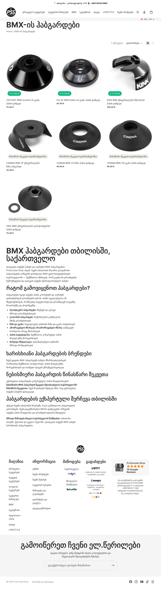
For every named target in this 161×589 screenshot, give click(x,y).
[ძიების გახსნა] (137, 12)
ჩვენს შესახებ (39, 479)
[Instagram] (136, 582)
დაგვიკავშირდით (42, 508)
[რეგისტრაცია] (113, 565)
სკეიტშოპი (14, 510)
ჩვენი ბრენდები (41, 474)
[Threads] (153, 582)
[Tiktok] (147, 582)
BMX (11, 504)
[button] (134, 43)
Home (9, 31)
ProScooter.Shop (21, 581)
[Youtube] (142, 582)
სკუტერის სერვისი (42, 485)
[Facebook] (131, 582)
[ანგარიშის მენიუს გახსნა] (144, 12)
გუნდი (36, 468)
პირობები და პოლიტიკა (43, 582)
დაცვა (12, 524)
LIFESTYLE (14, 529)
